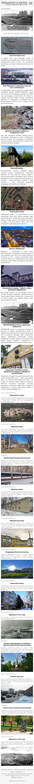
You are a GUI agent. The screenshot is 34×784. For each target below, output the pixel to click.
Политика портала (6, 769)
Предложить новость (20, 769)
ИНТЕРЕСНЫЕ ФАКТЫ (16, 33)
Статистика (19, 772)
